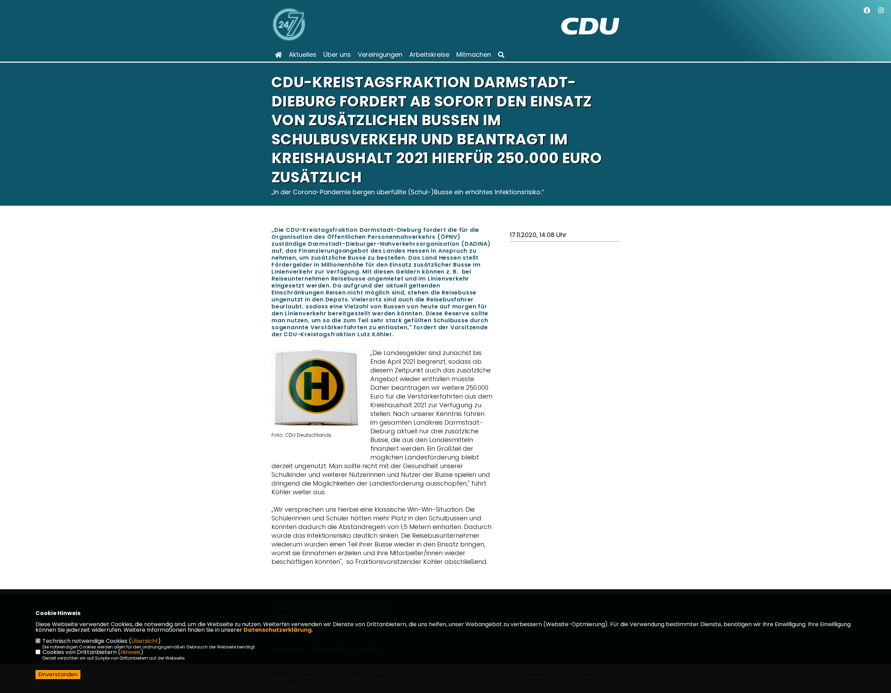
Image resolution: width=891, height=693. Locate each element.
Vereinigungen (380, 55)
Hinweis (130, 652)
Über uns (337, 55)
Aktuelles (302, 55)
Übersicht (144, 641)
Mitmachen (473, 55)
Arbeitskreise (429, 55)
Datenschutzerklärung (278, 630)
